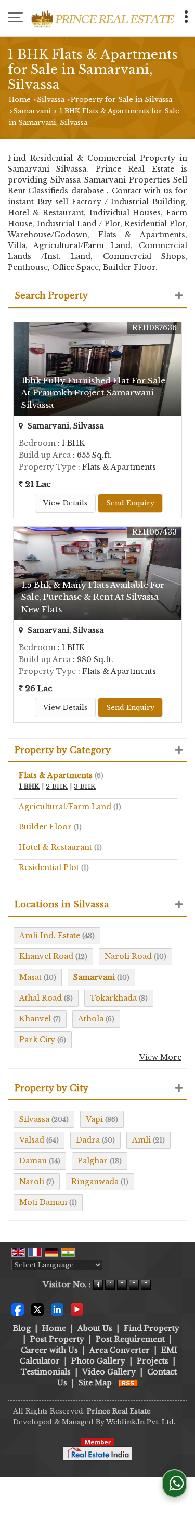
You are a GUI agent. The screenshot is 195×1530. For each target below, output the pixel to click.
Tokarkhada (113, 998)
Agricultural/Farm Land (65, 806)
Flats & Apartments (56, 775)
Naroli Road (128, 956)
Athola (90, 1018)
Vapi (94, 1119)
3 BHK (85, 786)
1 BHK (29, 786)
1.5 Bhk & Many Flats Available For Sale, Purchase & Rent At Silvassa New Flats (92, 597)
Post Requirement (130, 1339)
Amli (141, 1140)
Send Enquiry (130, 503)
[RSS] (128, 1383)
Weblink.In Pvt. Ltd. (140, 1422)
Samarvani (32, 111)
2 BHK (57, 786)
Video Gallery (109, 1372)
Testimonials (46, 1372)
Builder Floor (45, 827)
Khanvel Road (46, 956)
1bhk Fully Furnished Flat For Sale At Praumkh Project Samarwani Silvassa (93, 392)
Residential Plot (49, 867)
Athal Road (40, 998)
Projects (152, 1361)
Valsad (31, 1140)
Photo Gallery (98, 1361)
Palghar (92, 1160)
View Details (65, 503)
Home (20, 99)
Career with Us (49, 1350)
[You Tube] (77, 1308)
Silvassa (50, 99)
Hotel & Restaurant (55, 847)
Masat (30, 977)
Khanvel (35, 1018)
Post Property (57, 1339)
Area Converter (119, 1350)
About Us (94, 1328)
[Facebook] (17, 1308)
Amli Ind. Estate (49, 935)
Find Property (151, 1328)
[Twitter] (37, 1308)
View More (160, 1057)
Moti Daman (43, 1202)
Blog (22, 1328)
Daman (33, 1160)
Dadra (88, 1140)
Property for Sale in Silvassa (121, 99)
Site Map (95, 1383)
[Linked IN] (57, 1308)
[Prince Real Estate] (102, 18)
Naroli (31, 1181)
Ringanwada (95, 1181)
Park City (37, 1039)
